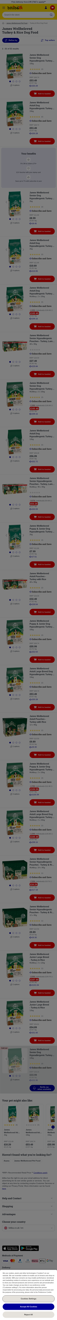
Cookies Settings (28, 1299)
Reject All (28, 1315)
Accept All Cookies (28, 1307)
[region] (28, 1295)
